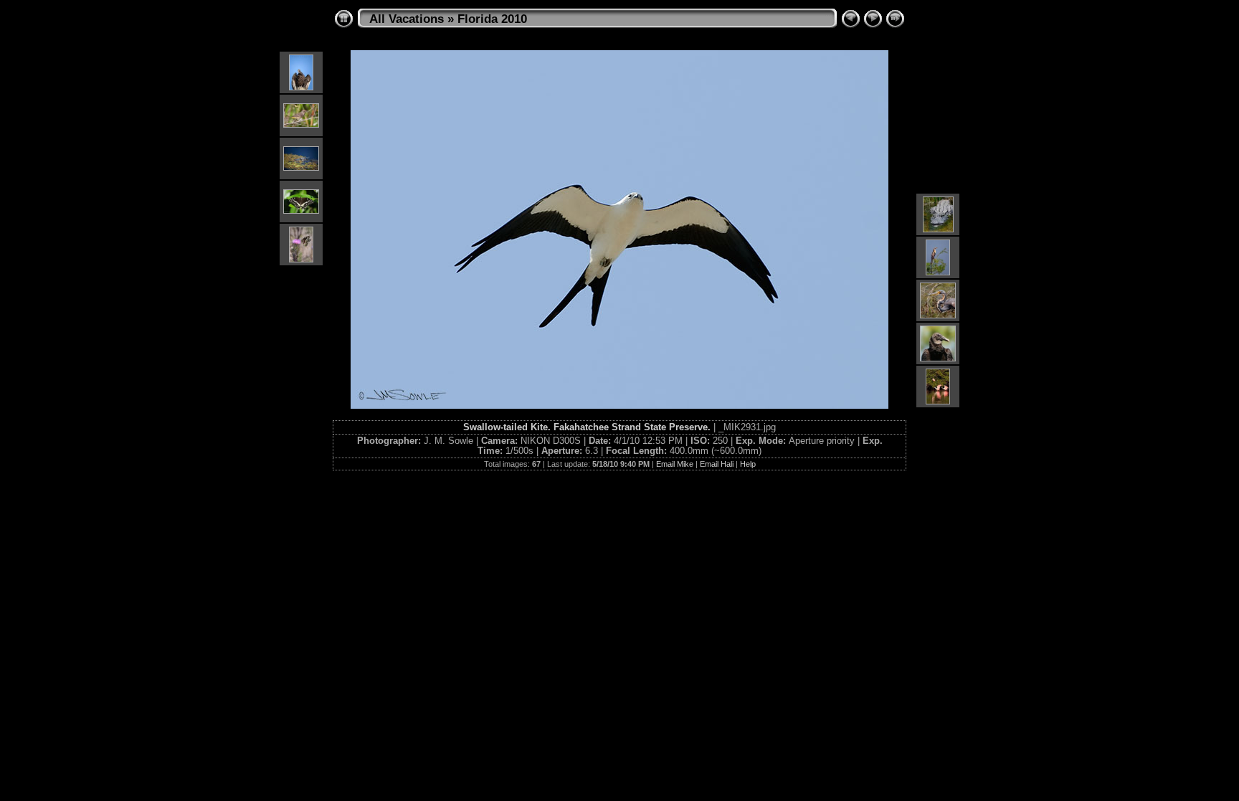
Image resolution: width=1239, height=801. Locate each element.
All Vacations (406, 19)
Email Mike (674, 464)
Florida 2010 (492, 19)
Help (748, 464)
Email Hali (717, 464)
